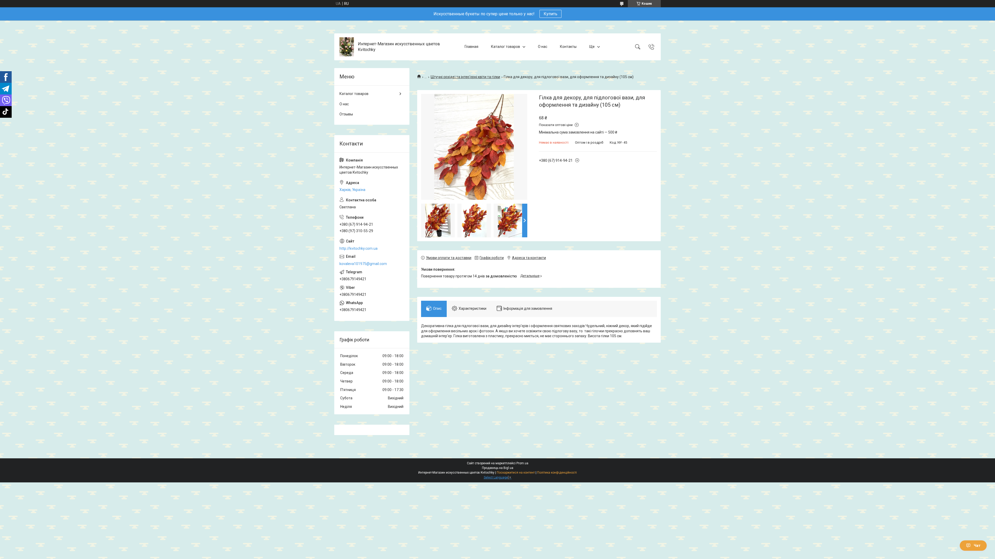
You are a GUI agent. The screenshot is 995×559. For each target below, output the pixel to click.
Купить (550, 13)
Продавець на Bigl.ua (497, 468)
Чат (977, 545)
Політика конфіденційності (557, 472)
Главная (471, 47)
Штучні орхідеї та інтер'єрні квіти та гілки (465, 77)
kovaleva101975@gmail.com (363, 264)
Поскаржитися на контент (516, 472)
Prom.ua (522, 463)
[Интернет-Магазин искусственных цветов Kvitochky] (346, 46)
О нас (542, 47)
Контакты (568, 47)
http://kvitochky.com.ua (358, 248)
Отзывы (346, 114)
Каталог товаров (505, 47)
